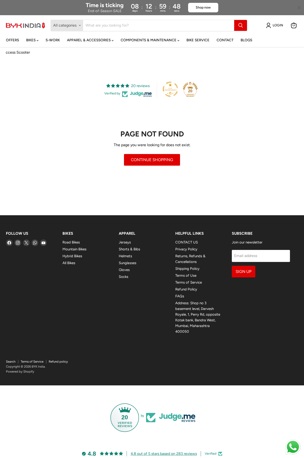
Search (10, 361)
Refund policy (58, 361)
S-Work (53, 40)
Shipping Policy (187, 268)
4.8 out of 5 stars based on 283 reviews (164, 453)
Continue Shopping (152, 159)
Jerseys (125, 242)
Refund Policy (186, 289)
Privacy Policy (186, 249)
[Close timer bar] (299, 7)
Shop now (203, 7)
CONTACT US (186, 242)
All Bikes (68, 263)
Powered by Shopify (20, 371)
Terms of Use (185, 275)
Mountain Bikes (74, 249)
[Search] (240, 25)
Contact (225, 40)
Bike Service (197, 40)
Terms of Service (188, 282)
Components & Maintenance (149, 40)
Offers (12, 40)
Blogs (246, 40)
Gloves (124, 270)
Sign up (244, 271)
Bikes (31, 40)
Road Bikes (71, 242)
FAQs (179, 296)
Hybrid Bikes (72, 256)
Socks (123, 277)
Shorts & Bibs (129, 249)
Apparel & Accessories (89, 40)
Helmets (125, 256)
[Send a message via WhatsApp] (293, 447)
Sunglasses (127, 263)
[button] (275, 25)
